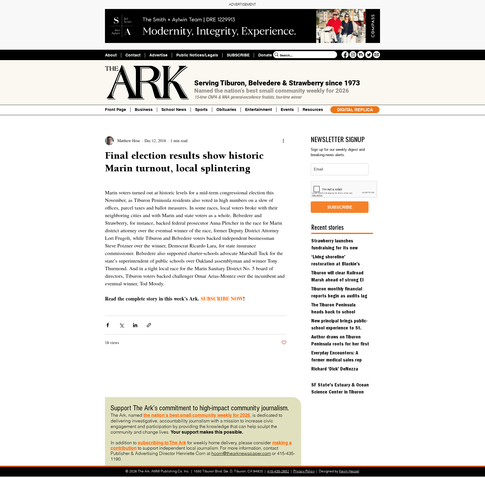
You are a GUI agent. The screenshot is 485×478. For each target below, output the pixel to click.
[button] (312, 109)
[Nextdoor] (360, 54)
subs (143, 442)
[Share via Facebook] (107, 325)
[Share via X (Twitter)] (121, 325)
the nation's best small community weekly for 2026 (196, 415)
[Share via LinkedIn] (135, 325)
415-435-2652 (278, 471)
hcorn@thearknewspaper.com (241, 453)
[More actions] (283, 140)
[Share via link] (149, 325)
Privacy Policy (304, 471)
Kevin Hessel (349, 471)
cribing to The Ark (167, 442)
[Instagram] (352, 54)
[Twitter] (368, 54)
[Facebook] (345, 54)
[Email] (376, 54)
